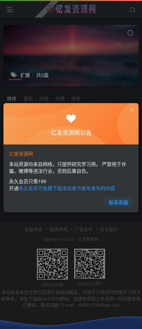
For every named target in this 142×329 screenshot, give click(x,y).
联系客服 (118, 202)
